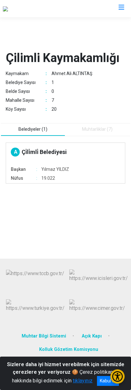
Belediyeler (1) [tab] (32, 129)
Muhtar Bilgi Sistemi (44, 336)
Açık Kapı (92, 336)
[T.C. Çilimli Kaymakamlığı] (30, 8)
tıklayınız (83, 381)
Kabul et (108, 380)
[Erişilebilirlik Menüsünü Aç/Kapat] (117, 376)
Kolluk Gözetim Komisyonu (68, 349)
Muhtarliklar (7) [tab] (97, 129)
